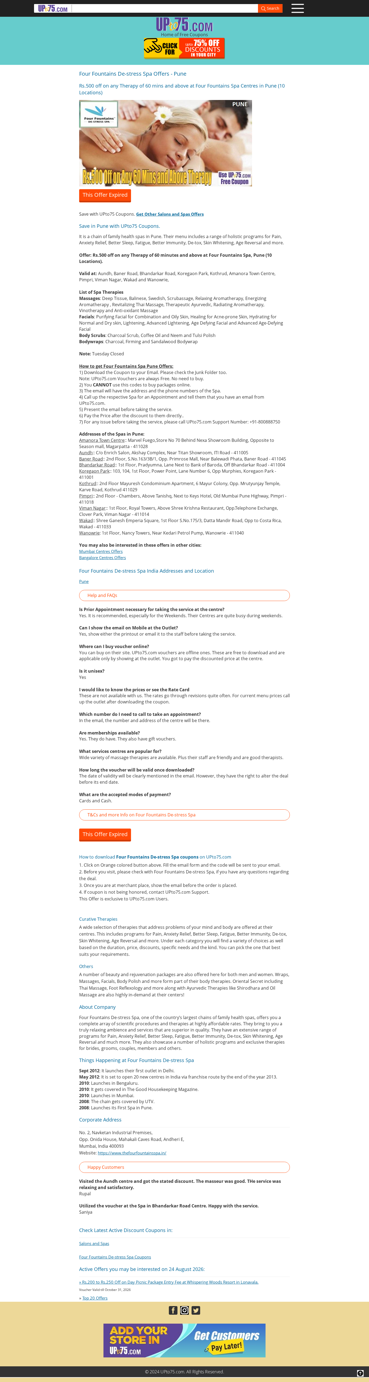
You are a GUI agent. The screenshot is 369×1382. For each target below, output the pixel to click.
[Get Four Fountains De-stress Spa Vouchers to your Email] (165, 142)
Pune (84, 581)
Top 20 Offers (95, 1298)
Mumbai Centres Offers (101, 551)
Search (272, 8)
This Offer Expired (105, 194)
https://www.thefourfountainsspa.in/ (132, 1153)
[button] (184, 595)
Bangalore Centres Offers (102, 557)
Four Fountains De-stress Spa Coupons (115, 1257)
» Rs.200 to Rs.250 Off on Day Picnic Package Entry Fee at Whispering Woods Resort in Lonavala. (169, 1282)
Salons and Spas (94, 1243)
